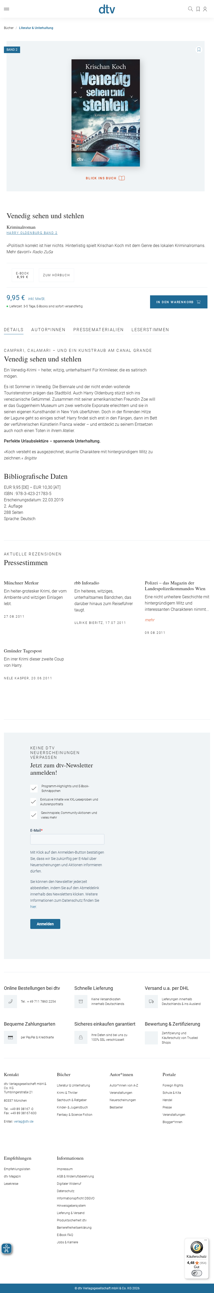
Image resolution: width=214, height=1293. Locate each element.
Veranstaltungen (121, 1093)
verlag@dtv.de (23, 1121)
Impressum (65, 1169)
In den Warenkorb (175, 302)
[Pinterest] (125, 1272)
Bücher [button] (63, 1074)
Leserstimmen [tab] (150, 330)
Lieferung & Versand (71, 1213)
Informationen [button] (70, 1158)
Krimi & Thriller (67, 1093)
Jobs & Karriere (67, 1242)
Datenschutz (65, 1191)
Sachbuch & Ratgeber (72, 1100)
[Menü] (6, 9)
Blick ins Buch (101, 178)
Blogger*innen (172, 1122)
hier (33, 907)
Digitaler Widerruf (69, 1184)
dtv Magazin (12, 1176)
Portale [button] (169, 1074)
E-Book (22, 275)
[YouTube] (113, 1272)
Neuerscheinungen (123, 1100)
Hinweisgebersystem (71, 1206)
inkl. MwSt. (36, 299)
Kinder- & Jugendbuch (72, 1107)
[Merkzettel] (198, 9)
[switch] (197, 1273)
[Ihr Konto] (205, 9)
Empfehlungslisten (17, 1169)
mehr (149, 620)
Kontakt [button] (11, 1074)
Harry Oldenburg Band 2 (32, 233)
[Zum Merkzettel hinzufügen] (198, 49)
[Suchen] (191, 9)
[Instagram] (101, 1272)
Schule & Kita (172, 1093)
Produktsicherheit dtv (72, 1220)
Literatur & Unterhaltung (73, 1085)
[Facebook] (89, 1272)
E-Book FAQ (65, 1235)
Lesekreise (11, 1184)
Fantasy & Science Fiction (74, 1115)
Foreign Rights (173, 1085)
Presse (167, 1107)
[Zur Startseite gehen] (107, 9)
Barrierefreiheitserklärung (74, 1227)
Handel (167, 1100)
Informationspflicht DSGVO (75, 1198)
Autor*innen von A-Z (124, 1085)
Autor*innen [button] (121, 1074)
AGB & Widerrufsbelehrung (75, 1176)
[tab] (13, 331)
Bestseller (116, 1107)
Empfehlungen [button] (17, 1158)
